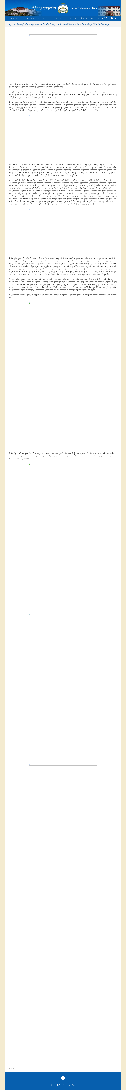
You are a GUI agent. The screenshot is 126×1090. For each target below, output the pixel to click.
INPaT (107, 18)
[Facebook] (112, 18)
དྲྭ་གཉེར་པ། (11, 1068)
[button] (24, 18)
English (103, 18)
